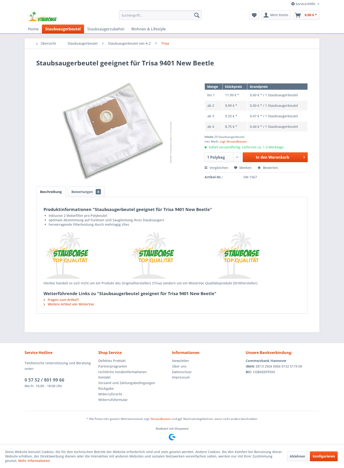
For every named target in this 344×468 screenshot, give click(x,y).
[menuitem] (160, 15)
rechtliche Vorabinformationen (122, 372)
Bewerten (270, 167)
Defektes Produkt (112, 360)
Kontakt (104, 377)
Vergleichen (218, 167)
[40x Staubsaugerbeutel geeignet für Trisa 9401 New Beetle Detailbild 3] (257, 255)
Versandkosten (160, 419)
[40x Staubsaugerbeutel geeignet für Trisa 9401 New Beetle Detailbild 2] (172, 255)
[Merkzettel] (254, 15)
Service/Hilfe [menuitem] (305, 4)
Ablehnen (297, 456)
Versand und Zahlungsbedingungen (126, 383)
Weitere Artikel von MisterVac (70, 304)
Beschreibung (51, 191)
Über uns (179, 366)
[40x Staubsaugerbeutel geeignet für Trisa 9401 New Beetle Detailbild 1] (86, 255)
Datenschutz (182, 372)
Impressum (181, 377)
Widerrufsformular (113, 399)
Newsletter (180, 360)
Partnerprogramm (112, 366)
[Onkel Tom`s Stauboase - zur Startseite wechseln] (43, 16)
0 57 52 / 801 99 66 (44, 380)
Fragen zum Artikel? (63, 299)
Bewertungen (85, 191)
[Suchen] (197, 15)
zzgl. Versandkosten (233, 141)
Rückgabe (106, 388)
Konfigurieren (324, 456)
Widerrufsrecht (110, 394)
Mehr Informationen (34, 460)
